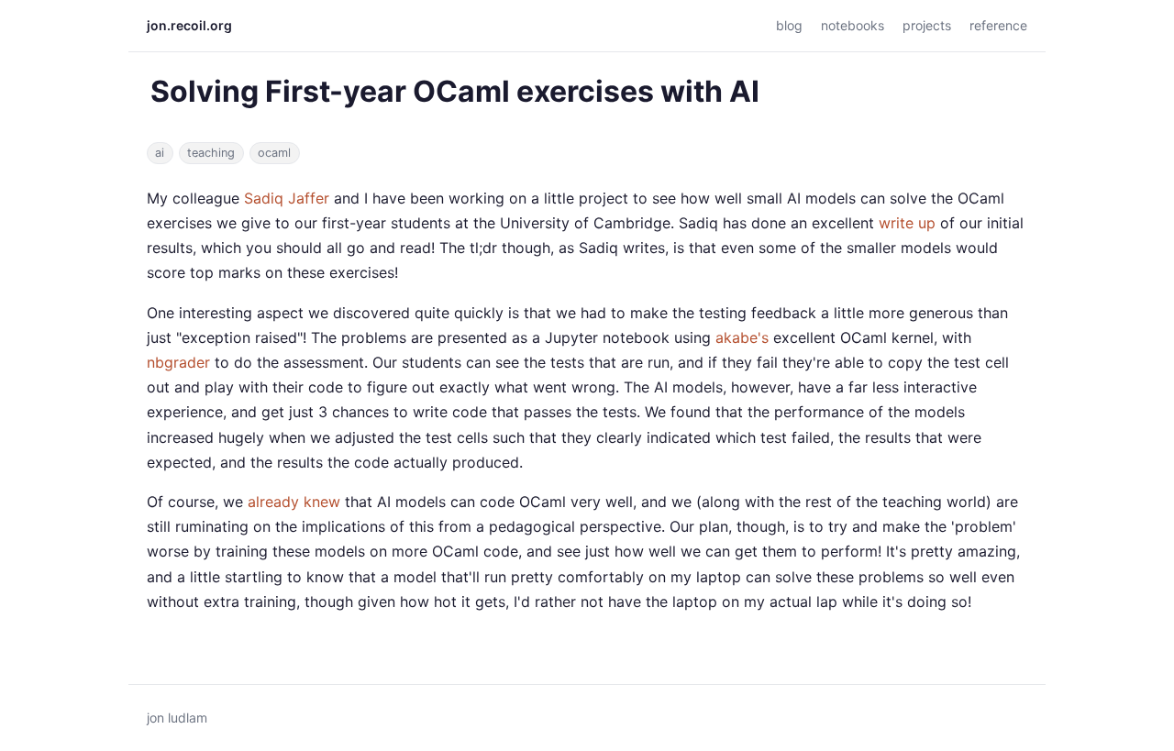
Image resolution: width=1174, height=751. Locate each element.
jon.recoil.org (189, 25)
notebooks (852, 25)
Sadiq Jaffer (286, 198)
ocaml (274, 153)
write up (907, 223)
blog (789, 25)
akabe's (742, 337)
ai (159, 153)
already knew (294, 501)
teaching (211, 153)
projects (927, 25)
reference (998, 25)
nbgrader (178, 362)
